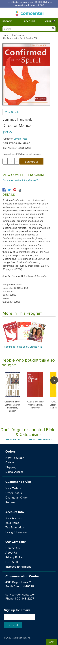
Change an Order (16, 497)
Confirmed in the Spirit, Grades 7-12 (20, 38)
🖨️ (19, 190)
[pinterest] (15, 190)
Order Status (13, 493)
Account (29, 21)
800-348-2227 (24, 598)
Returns (10, 502)
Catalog (10, 462)
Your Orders (13, 488)
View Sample (12, 112)
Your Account (13, 518)
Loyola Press (20, 138)
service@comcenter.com (20, 594)
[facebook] (4, 190)
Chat (51, 642)
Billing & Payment (16, 532)
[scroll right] (54, 380)
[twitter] (9, 190)
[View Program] (29, 331)
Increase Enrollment (18, 566)
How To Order (14, 457)
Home (5, 35)
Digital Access (14, 472)
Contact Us (12, 548)
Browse (7, 21)
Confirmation (18, 35)
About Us (11, 552)
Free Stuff (11, 562)
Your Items (12, 523)
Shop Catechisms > (40, 439)
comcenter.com (29, 12)
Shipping (11, 467)
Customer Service (18, 481)
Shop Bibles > (14, 439)
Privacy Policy (14, 557)
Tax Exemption (14, 527)
